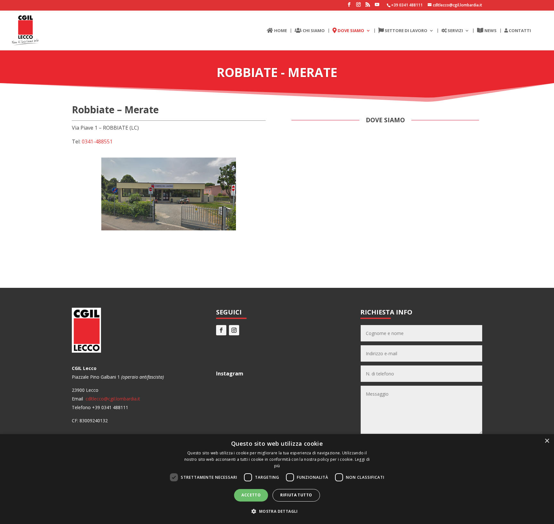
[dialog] (277, 479)
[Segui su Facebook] (221, 330)
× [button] (546, 441)
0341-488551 (97, 141)
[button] (277, 511)
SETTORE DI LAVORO (405, 30)
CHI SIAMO (313, 30)
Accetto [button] (251, 495)
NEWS (490, 30)
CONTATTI (519, 30)
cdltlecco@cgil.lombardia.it (112, 399)
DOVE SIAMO (350, 30)
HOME (280, 30)
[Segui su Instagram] (234, 330)
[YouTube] (377, 6)
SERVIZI (455, 30)
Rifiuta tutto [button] (296, 495)
